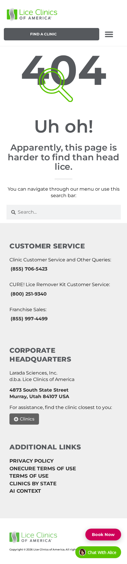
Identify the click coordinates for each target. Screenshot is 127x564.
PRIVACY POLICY (31, 461)
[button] (108, 34)
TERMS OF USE (28, 476)
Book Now (103, 534)
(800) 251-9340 (29, 294)
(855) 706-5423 (29, 269)
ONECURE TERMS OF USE (42, 468)
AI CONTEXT (25, 491)
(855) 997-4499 (29, 318)
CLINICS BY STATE (32, 484)
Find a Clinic (43, 34)
